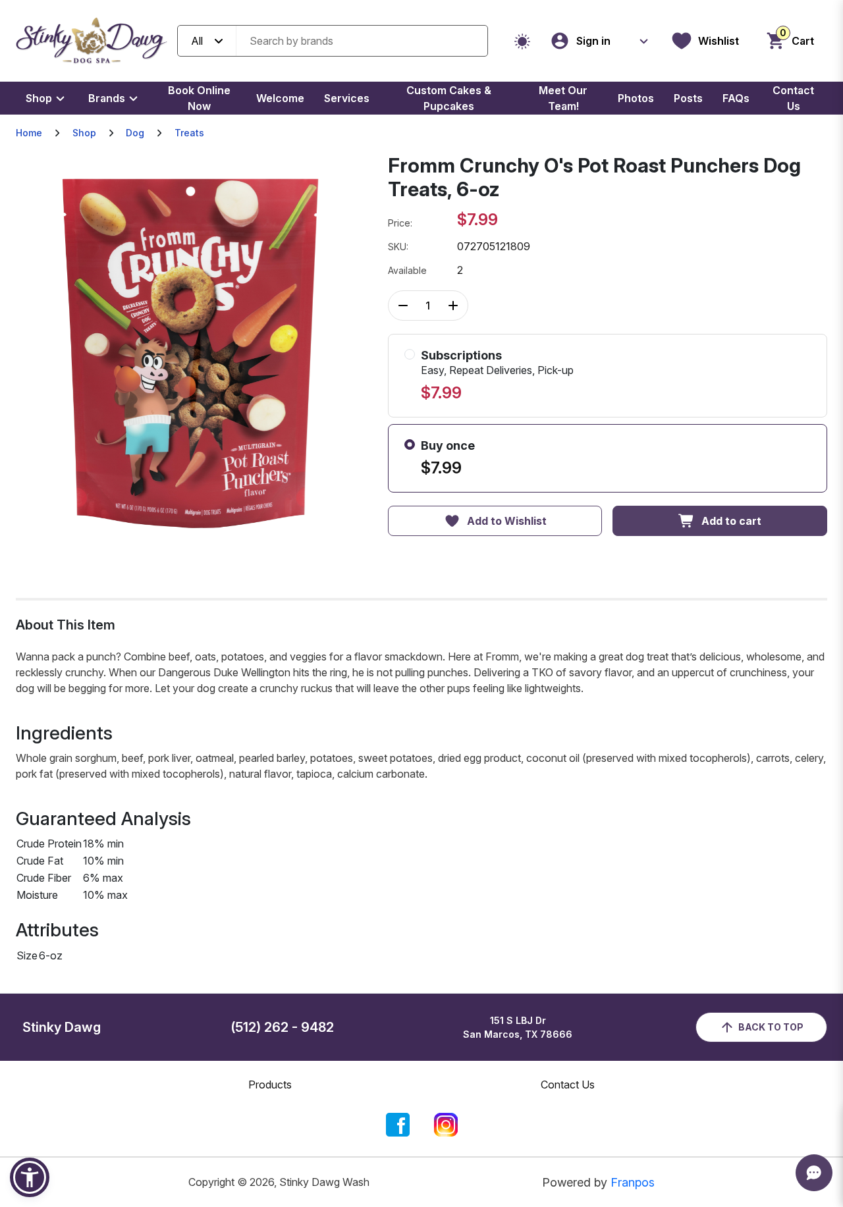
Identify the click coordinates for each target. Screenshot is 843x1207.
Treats (189, 132)
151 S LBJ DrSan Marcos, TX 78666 (517, 1027)
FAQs (735, 98)
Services (346, 98)
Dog (135, 132)
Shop (39, 98)
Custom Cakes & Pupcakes (448, 98)
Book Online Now (199, 98)
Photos (636, 98)
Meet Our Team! (563, 98)
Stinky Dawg (61, 1027)
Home (29, 132)
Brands (106, 98)
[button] (29, 1177)
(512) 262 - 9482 (282, 1027)
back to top (770, 1027)
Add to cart (731, 520)
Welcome (280, 98)
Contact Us (793, 98)
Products (270, 1084)
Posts (688, 98)
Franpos (633, 1182)
